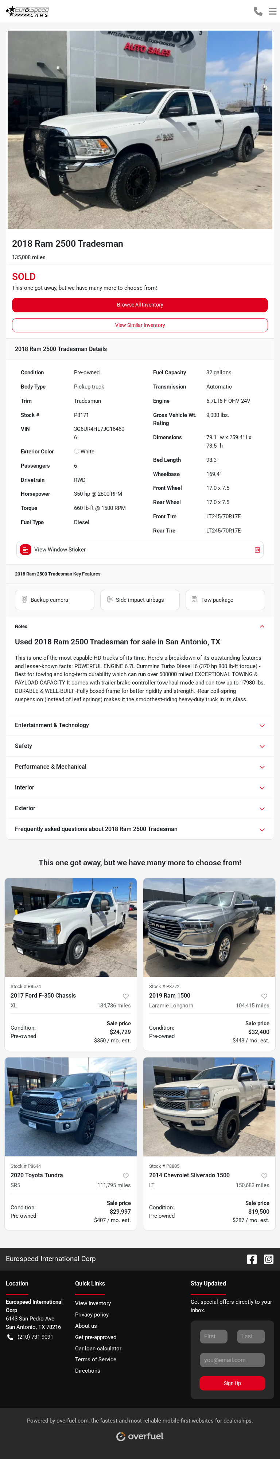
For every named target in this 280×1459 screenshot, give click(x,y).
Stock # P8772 (164, 986)
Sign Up (232, 1383)
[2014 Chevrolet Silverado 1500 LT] (209, 1106)
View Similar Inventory (140, 325)
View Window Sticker (60, 549)
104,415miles (252, 1005)
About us (86, 1326)
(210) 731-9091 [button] (35, 1337)
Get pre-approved (95, 1337)
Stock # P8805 (164, 1166)
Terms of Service (95, 1359)
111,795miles (114, 1185)
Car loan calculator (98, 1348)
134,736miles (114, 1005)
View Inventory (93, 1303)
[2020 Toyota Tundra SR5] (71, 1106)
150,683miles (252, 1185)
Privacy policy (92, 1314)
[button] (258, 11)
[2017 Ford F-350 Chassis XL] (71, 927)
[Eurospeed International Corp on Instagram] (265, 1259)
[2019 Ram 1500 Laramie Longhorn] (209, 927)
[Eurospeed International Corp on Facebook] (249, 1259)
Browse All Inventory (140, 305)
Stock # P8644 (26, 1166)
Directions (87, 1371)
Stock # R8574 (26, 986)
